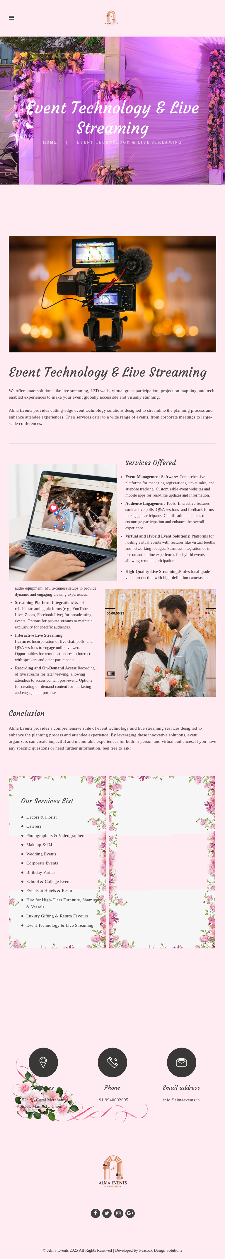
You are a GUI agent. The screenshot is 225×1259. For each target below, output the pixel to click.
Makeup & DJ (39, 844)
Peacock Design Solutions (160, 1250)
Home (50, 142)
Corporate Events (42, 863)
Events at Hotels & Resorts (50, 890)
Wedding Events (41, 854)
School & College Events (49, 881)
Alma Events (58, 1250)
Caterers (33, 826)
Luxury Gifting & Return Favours (57, 916)
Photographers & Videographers (55, 835)
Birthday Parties (40, 872)
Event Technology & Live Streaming (59, 925)
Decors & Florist (41, 817)
